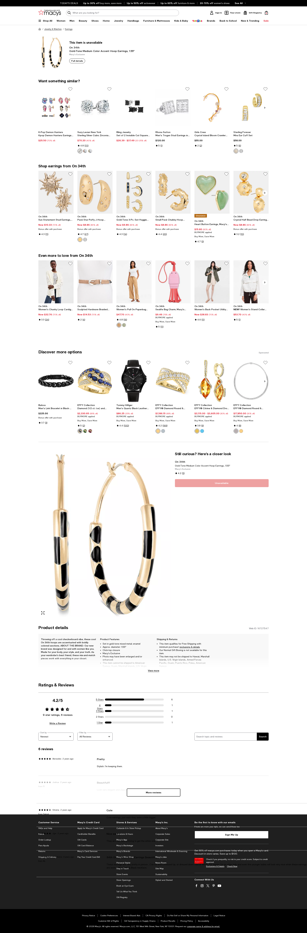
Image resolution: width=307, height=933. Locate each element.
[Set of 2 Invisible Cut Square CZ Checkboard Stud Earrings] (134, 107)
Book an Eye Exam (125, 886)
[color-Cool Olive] (124, 325)
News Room (160, 863)
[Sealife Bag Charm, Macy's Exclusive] (173, 281)
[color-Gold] (90, 151)
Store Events (122, 874)
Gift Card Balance (85, 845)
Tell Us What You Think (126, 891)
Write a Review (57, 723)
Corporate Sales (162, 834)
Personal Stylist (123, 863)
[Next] (264, 107)
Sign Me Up (231, 834)
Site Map (159, 868)
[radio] (80, 151)
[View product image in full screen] (43, 613)
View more (153, 670)
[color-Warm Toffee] (119, 325)
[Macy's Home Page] (49, 13)
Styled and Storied (164, 880)
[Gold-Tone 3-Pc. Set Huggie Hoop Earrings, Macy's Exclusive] (134, 192)
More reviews (153, 792)
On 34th (74, 47)
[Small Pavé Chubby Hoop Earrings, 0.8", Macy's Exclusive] (173, 192)
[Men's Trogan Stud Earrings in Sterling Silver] (173, 107)
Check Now (232, 866)
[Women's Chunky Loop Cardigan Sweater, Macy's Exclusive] (56, 281)
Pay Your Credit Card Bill (88, 857)
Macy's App (121, 840)
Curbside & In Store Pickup (128, 828)
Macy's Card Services (87, 851)
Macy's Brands (123, 851)
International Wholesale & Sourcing (171, 851)
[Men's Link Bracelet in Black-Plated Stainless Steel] (56, 380)
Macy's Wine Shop (125, 857)
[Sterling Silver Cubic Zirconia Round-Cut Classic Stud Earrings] (95, 107)
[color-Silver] (80, 151)
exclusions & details (190, 647)
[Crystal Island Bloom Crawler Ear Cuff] (212, 107)
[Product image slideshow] (104, 534)
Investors (159, 845)
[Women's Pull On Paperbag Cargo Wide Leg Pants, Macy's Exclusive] (134, 281)
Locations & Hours (124, 834)
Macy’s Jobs (161, 857)
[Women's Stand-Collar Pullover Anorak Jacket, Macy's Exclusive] (251, 281)
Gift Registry (121, 897)
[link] (56, 136)
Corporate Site (161, 840)
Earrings (68, 29)
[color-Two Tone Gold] (158, 431)
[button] (104, 534)
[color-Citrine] (197, 431)
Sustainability (161, 874)
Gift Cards (82, 840)
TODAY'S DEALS (69, 3)
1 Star (100, 722)
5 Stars (100, 699)
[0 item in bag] (266, 13)
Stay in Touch (122, 868)
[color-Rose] (85, 151)
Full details (77, 60)
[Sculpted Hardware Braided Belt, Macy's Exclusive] (95, 281)
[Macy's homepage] (39, 29)
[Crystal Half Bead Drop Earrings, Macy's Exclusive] (251, 192)
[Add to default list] (70, 89)
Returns (41, 851)
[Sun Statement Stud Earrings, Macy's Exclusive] (56, 192)
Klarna (41, 834)
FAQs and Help (45, 828)
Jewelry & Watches (53, 29)
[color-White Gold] (163, 431)
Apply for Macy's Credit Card (90, 828)
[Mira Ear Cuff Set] (251, 107)
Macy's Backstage (124, 845)
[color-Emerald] (85, 431)
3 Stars (100, 711)
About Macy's (161, 828)
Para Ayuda (43, 845)
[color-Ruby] (90, 431)
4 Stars (100, 705)
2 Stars (100, 716)
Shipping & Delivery (47, 857)
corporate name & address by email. (203, 926)
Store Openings (123, 880)
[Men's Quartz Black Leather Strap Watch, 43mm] (134, 380)
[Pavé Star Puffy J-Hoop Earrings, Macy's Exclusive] (95, 192)
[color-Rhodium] (85, 239)
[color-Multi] (80, 239)
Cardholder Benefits (86, 834)
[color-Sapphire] (80, 431)
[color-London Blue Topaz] (202, 431)
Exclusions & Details (215, 866)
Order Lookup (44, 840)
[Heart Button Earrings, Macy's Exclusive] (212, 192)
